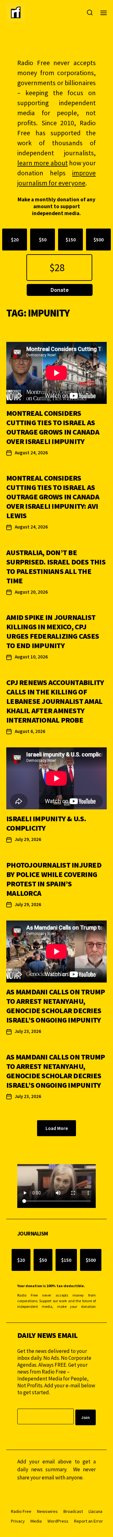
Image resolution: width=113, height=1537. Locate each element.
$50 (42, 239)
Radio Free (21, 1511)
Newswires (47, 1511)
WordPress (57, 1521)
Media (36, 1521)
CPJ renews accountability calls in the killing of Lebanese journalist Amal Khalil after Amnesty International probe (55, 701)
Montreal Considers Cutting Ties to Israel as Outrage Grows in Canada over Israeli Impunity (52, 427)
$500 (99, 239)
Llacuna (95, 1511)
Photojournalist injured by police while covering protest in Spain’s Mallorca (53, 879)
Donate (60, 289)
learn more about (42, 163)
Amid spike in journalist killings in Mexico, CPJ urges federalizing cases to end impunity (52, 631)
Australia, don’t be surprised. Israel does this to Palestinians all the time (55, 566)
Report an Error (88, 1521)
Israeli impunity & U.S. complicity (46, 823)
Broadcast (73, 1511)
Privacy (18, 1521)
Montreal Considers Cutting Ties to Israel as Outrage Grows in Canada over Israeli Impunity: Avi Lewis (52, 496)
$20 (15, 239)
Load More (57, 1128)
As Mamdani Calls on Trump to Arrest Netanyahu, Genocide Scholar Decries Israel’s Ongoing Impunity (55, 1006)
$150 (71, 239)
